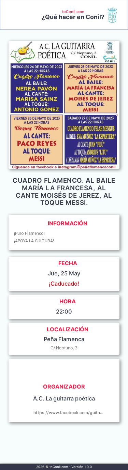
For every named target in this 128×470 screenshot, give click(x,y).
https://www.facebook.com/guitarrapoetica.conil (68, 412)
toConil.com (73, 11)
